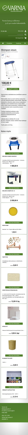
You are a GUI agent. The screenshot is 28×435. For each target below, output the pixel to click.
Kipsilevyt (5, 326)
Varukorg (18, 43)
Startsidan (3, 52)
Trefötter (5, 257)
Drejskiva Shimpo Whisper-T (9, 156)
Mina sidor (20, 31)
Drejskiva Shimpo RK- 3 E (8, 190)
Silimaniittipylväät (7, 358)
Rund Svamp (5, 225)
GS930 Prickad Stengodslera (9, 290)
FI (1, 31)
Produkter (9, 43)
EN (5, 31)
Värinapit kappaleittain (8, 390)
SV (3, 31)
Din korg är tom (19, 38)
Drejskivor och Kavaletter (12, 52)
